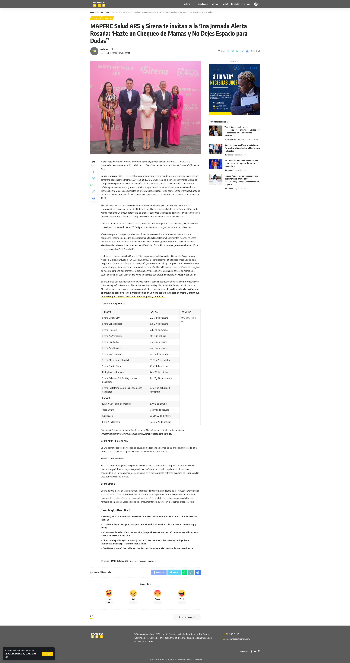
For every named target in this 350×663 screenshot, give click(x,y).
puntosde (104, 49)
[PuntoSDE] (99, 4)
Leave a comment (188, 617)
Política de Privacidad (14, 654)
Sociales (107, 18)
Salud (95, 18)
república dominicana (146, 561)
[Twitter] (255, 652)
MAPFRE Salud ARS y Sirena (123, 561)
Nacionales (228, 155)
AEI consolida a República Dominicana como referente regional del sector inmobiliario (241, 163)
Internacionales (230, 139)
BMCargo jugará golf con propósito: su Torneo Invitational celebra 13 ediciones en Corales (242, 148)
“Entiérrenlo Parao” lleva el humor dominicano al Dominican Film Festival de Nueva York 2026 (148, 548)
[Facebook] (251, 652)
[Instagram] (259, 652)
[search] (244, 4)
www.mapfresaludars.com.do (155, 433)
